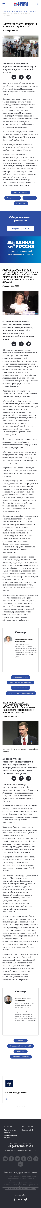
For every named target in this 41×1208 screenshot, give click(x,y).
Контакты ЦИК (28, 1130)
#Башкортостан (20, 193)
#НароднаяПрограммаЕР (20, 682)
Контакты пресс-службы (10, 1137)
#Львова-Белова (20, 677)
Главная (5, 11)
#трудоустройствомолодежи (21, 693)
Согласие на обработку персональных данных (20, 1188)
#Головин (20, 1041)
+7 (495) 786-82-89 (20, 1146)
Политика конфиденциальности (20, 1183)
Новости (31, 11)
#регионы (29, 198)
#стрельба (20, 203)
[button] (17, 1106)
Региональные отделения (10, 1131)
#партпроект (12, 198)
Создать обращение (20, 229)
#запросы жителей (21, 1057)
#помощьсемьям (20, 688)
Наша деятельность (18, 11)
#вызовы (20, 1051)
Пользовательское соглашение (20, 1181)
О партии (8, 1126)
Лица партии (27, 1126)
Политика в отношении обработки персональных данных (20, 1185)
